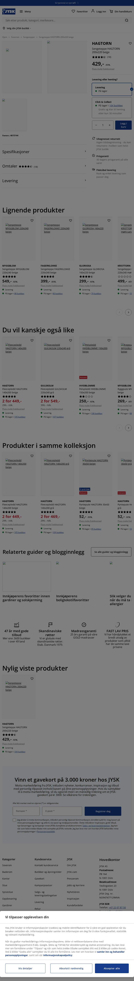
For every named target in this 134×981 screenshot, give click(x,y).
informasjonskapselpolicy (57, 955)
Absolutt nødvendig (71, 968)
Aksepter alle (112, 968)
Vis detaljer (25, 968)
